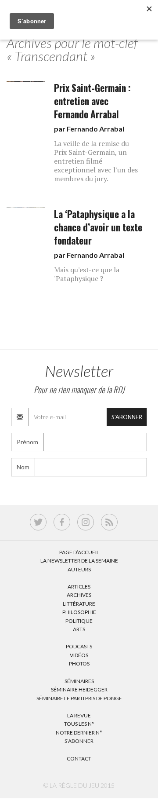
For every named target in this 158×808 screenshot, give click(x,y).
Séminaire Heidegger (79, 689)
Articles (79, 586)
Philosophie (79, 612)
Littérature (79, 603)
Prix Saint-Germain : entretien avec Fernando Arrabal (92, 101)
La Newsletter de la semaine (79, 560)
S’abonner (79, 741)
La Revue (79, 715)
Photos (79, 663)
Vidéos (79, 655)
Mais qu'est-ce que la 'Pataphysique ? (86, 274)
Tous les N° (79, 723)
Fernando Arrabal (95, 128)
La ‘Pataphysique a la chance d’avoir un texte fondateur (98, 227)
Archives (79, 595)
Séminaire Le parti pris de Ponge (79, 698)
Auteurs (79, 569)
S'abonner (126, 416)
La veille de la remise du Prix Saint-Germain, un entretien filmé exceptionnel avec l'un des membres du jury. (96, 161)
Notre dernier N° (79, 732)
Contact (79, 758)
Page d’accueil (79, 552)
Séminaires (79, 681)
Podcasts (79, 646)
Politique (79, 621)
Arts (79, 629)
